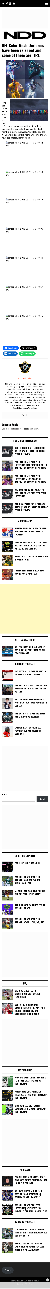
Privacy (8, 1270)
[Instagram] (23, 415)
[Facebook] (27, 415)
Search (4, 794)
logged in (17, 429)
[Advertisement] (25, 609)
